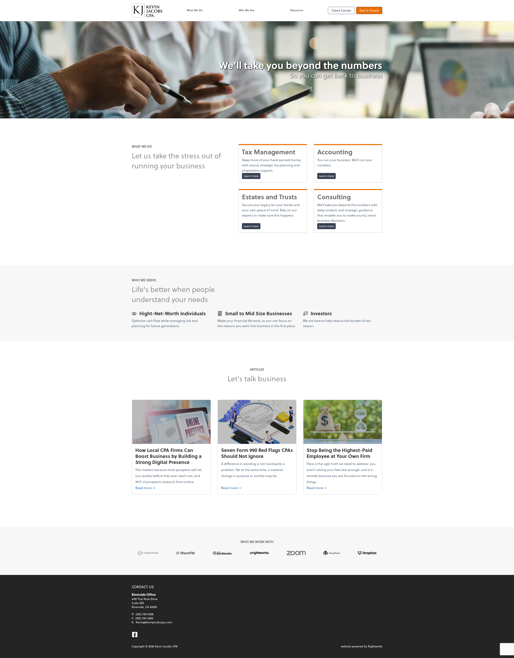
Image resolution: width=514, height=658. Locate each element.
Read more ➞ (171, 487)
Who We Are (246, 10)
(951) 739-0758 (144, 614)
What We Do (195, 10)
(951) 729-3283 (144, 618)
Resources (296, 10)
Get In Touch (369, 10)
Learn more (252, 176)
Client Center (341, 10)
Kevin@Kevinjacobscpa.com (154, 622)
